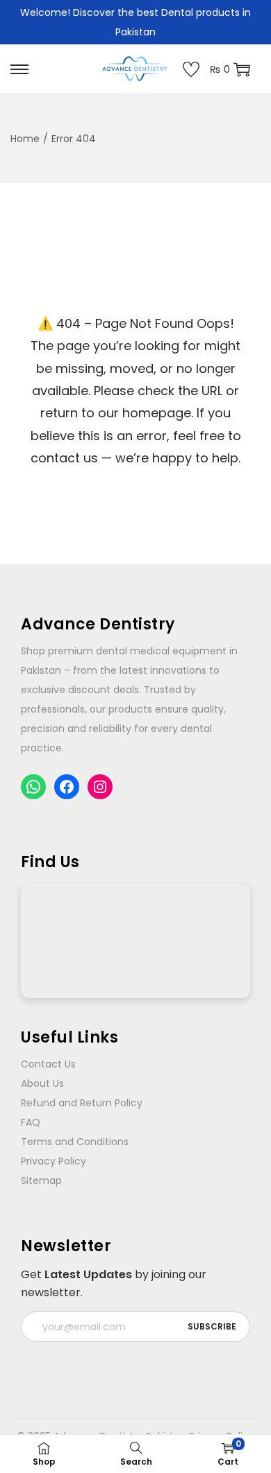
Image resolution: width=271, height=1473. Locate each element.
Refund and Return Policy (81, 1103)
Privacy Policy (53, 1161)
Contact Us (48, 1064)
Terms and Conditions (75, 1142)
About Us (42, 1083)
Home (25, 139)
